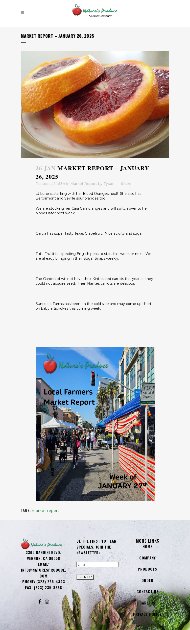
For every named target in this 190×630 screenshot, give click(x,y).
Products (147, 569)
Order (147, 580)
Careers (147, 602)
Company (147, 557)
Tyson (109, 183)
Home (147, 546)
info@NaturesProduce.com (43, 573)
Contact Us (148, 591)
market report (45, 510)
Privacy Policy (147, 614)
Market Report (84, 183)
